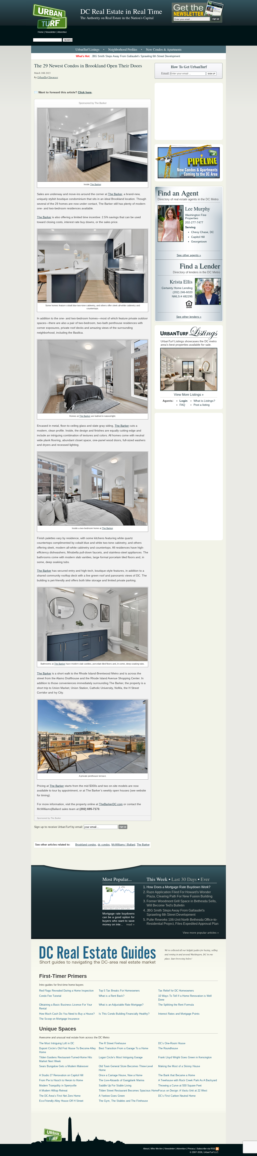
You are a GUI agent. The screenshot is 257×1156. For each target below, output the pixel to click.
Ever (205, 879)
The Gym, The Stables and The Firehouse (123, 1100)
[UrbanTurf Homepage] (53, 17)
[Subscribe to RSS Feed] (217, 1148)
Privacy (191, 1148)
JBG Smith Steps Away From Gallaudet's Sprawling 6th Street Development (136, 56)
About (146, 1148)
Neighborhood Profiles (122, 49)
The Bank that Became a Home (176, 1075)
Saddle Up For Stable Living (115, 1085)
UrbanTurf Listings (87, 49)
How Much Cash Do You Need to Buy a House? (67, 1013)
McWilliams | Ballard (123, 844)
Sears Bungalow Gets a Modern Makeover (63, 1066)
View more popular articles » (201, 932)
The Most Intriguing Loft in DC (56, 1043)
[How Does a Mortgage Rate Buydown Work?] (118, 909)
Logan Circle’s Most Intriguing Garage (121, 1057)
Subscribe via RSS (206, 1148)
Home (41, 32)
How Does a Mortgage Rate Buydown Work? (178, 887)
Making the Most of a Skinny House (179, 1066)
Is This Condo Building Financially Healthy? (124, 1013)
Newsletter (50, 32)
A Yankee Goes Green (112, 1095)
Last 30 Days (184, 879)
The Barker (95, 184)
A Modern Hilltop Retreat (53, 1090)
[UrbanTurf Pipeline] (189, 180)
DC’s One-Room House (171, 1043)
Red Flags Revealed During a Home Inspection (66, 990)
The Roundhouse (168, 1048)
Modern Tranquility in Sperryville (57, 1085)
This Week (157, 879)
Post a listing (202, 404)
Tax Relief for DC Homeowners (176, 990)
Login (183, 400)
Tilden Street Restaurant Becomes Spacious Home (128, 1090)
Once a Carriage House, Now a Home (120, 1075)
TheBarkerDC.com (111, 804)
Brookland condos (85, 844)
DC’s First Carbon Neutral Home (177, 1095)
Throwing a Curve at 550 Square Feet (180, 1085)
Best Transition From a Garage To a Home (123, 1048)
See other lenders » (188, 316)
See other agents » (189, 255)
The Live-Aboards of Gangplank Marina (121, 1080)
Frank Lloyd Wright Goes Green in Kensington (185, 1057)
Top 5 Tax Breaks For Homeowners (119, 990)
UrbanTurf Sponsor (47, 77)
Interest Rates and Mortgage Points (179, 1013)
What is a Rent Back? (111, 995)
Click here (85, 92)
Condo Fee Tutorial (50, 995)
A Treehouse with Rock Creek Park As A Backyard (187, 1080)
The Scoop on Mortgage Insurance (59, 1018)
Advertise (62, 32)
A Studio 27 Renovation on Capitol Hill (61, 1075)
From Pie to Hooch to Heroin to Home (61, 1080)
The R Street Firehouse (112, 1043)
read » (130, 924)
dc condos (104, 844)
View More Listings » (189, 394)
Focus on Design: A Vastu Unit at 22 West (182, 1090)
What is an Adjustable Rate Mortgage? (121, 1004)
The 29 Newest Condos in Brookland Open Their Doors (88, 65)
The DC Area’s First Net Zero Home (60, 1095)
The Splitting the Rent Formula (176, 1004)
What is (204, 400)
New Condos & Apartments (164, 49)
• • (128, 49)
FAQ (182, 404)
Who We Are (157, 1148)
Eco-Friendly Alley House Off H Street (61, 1100)
